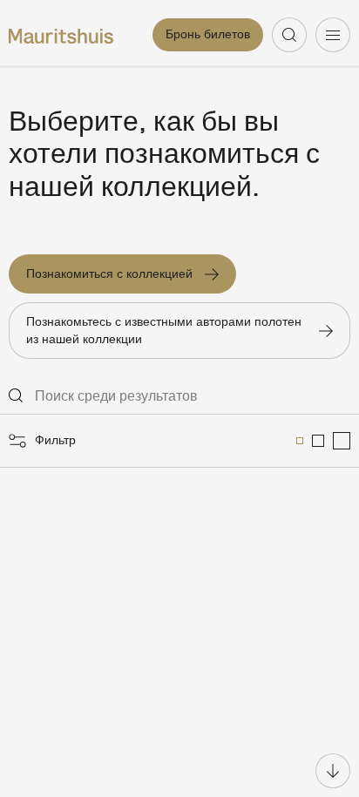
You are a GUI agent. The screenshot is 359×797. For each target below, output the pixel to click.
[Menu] (332, 34)
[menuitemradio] (299, 440)
